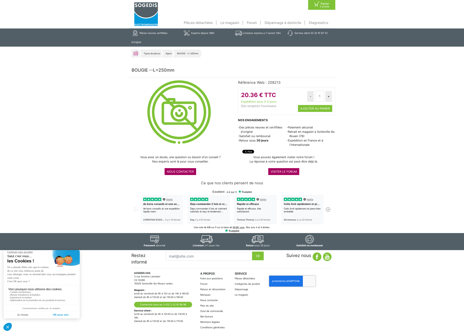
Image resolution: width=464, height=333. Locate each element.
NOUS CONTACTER (180, 171)
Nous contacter (209, 300)
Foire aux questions (211, 278)
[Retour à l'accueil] (146, 14)
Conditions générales (212, 327)
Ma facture (206, 316)
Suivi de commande (211, 311)
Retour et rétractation (212, 289)
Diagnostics (318, 22)
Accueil (135, 53)
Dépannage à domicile (283, 22)
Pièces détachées (198, 22)
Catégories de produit (247, 283)
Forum (252, 22)
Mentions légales (210, 321)
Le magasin (229, 22)
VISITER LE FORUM (284, 171)
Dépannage (241, 289)
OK (258, 256)
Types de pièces (152, 53)
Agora (169, 53)
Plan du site (207, 305)
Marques (205, 294)
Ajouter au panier (315, 108)
